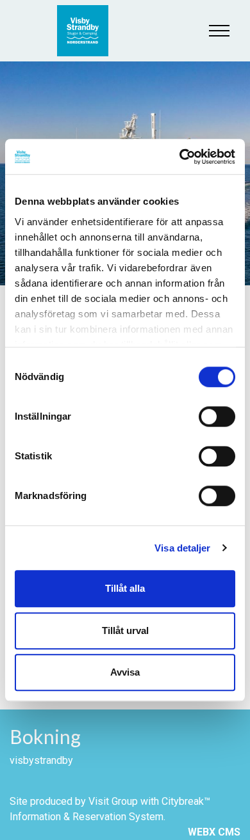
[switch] (217, 416)
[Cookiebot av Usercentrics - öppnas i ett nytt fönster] (179, 156)
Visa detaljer (182, 548)
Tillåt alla (125, 588)
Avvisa (125, 672)
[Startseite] (89, 30)
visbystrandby (41, 760)
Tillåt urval (125, 630)
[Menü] (219, 30)
